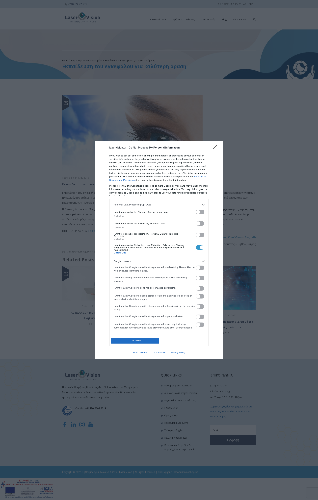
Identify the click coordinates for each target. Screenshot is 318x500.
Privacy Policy (178, 352)
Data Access (159, 352)
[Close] (216, 148)
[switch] (200, 212)
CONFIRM (135, 340)
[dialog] (159, 250)
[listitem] (159, 204)
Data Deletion (140, 352)
